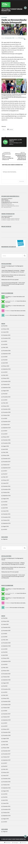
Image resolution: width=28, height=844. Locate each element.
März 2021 (5, 403)
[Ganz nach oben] (25, 836)
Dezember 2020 (6, 409)
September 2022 (6, 387)
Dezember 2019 (6, 421)
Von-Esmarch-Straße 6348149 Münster (6, 199)
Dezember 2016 (6, 486)
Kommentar (21, 181)
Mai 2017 (5, 474)
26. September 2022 (10, 38)
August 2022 (6, 390)
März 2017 (5, 477)
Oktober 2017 (6, 464)
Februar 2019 (6, 436)
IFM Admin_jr (21, 38)
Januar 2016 (5, 511)
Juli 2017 (5, 470)
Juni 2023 (5, 372)
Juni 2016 (5, 501)
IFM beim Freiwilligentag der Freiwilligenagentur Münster (12, 266)
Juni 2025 (5, 344)
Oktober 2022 (6, 384)
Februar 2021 (6, 406)
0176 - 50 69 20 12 (5, 201)
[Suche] (25, 256)
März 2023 (5, 375)
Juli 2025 (5, 341)
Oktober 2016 (6, 492)
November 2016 (6, 489)
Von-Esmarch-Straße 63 (6, 216)
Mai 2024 (5, 359)
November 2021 (6, 396)
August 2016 (6, 498)
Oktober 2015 (6, 520)
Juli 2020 (5, 418)
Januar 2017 (5, 483)
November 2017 (6, 461)
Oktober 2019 (6, 424)
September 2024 (6, 353)
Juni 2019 (5, 433)
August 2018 (6, 446)
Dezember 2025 (6, 335)
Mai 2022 (5, 393)
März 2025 (5, 347)
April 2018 (5, 449)
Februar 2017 (6, 480)
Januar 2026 (5, 332)
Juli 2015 (5, 529)
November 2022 (6, 381)
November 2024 (6, 350)
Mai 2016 (5, 504)
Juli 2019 (5, 430)
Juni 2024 (5, 356)
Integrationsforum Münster (11, 10)
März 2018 (5, 452)
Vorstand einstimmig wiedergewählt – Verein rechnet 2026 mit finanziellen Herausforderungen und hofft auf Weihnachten (13, 284)
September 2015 (6, 523)
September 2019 (6, 427)
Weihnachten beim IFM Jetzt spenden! (10, 279)
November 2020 (6, 412)
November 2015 (6, 517)
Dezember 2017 (6, 458)
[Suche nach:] (14, 256)
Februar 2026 (6, 329)
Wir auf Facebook (6, 226)
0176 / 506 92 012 (5, 217)
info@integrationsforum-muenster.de (9, 202)
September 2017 (6, 467)
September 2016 (6, 495)
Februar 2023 (6, 378)
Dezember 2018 (6, 440)
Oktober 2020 (6, 415)
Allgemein (4, 17)
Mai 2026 (5, 325)
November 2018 (6, 443)
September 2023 (6, 369)
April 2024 (5, 362)
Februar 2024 (6, 366)
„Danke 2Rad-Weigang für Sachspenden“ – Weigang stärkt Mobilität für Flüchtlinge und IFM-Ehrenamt (12, 271)
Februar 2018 (6, 455)
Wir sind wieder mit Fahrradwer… (17, 315)
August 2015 (6, 526)
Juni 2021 (5, 399)
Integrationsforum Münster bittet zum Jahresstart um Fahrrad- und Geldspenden (13, 275)
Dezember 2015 (6, 514)
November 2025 (6, 338)
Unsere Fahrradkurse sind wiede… (15, 297)
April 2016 (5, 507)
